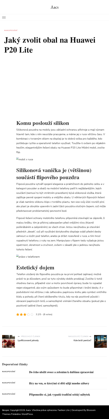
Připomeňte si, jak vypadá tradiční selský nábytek (59, 394)
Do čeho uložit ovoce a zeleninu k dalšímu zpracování (61, 372)
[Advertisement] (61, 81)
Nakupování (10, 30)
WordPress (27, 414)
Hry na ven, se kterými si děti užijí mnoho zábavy (59, 383)
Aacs (54, 7)
